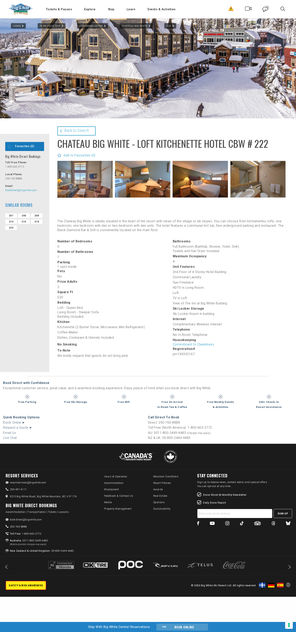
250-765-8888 (18, 526)
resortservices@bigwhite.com (28, 482)
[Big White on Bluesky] (288, 524)
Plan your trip (50, 25)
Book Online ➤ (14, 422)
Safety (231, 10)
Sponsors (159, 502)
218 (36, 221)
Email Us (9, 433)
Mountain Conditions (166, 476)
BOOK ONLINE (184, 627)
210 (11, 221)
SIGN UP (283, 513)
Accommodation (91, 25)
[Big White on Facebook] (198, 524)
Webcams (248, 10)
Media (108, 502)
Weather (265, 10)
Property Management (118, 508)
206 (24, 215)
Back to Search (76, 130)
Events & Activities (162, 9)
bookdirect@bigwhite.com (21, 190)
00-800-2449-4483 (42, 550)
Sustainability (162, 508)
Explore (90, 9)
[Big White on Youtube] (212, 524)
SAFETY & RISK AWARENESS (26, 585)
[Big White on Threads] (273, 524)
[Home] (21, 9)
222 (169, 25)
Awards (158, 489)
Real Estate (160, 495)
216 (24, 221)
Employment (111, 489)
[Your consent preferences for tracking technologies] (289, 625)
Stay (111, 9)
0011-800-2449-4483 (29, 542)
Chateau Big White (135, 25)
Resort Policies (162, 482)
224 (11, 227)
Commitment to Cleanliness (193, 344)
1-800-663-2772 (25, 533)
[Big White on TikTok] (242, 524)
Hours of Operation (115, 476)
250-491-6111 (18, 489)
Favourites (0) (24, 146)
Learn (131, 9)
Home (17, 25)
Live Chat (10, 438)
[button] (85, 179)
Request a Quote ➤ (17, 427)
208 (36, 215)
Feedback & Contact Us (118, 495)
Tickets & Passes (59, 9)
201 (11, 215)
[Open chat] (285, 621)
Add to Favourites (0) (79, 155)
